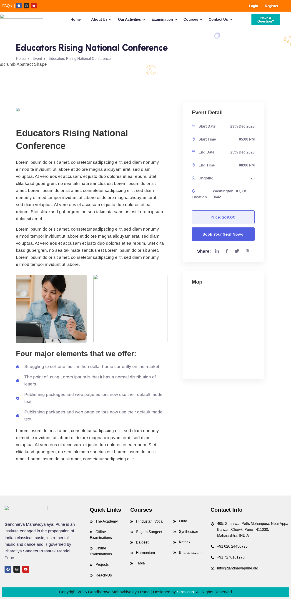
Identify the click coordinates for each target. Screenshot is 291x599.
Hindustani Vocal (149, 521)
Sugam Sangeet (149, 532)
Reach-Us (103, 575)
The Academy (106, 521)
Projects (102, 564)
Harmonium (145, 553)
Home (75, 19)
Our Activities (129, 19)
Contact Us (218, 19)
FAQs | (8, 6)
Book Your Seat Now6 (223, 234)
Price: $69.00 (223, 217)
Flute (183, 521)
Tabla (140, 563)
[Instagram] (26, 5)
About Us (99, 19)
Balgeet (142, 542)
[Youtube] (34, 5)
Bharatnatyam (190, 552)
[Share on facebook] (227, 251)
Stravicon (185, 592)
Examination (162, 19)
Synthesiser (188, 532)
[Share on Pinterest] (247, 251)
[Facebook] (19, 5)
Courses (190, 19)
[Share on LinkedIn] (217, 251)
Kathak (184, 542)
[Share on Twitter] (237, 251)
